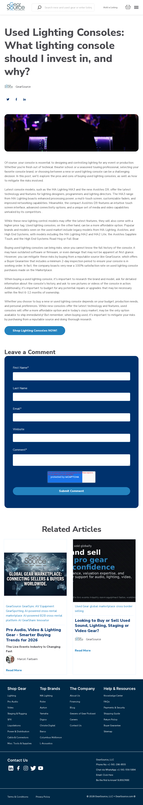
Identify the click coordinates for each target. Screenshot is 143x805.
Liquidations (14, 725)
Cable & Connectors (17, 737)
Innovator (43, 620)
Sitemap (108, 731)
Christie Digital (47, 725)
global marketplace (102, 606)
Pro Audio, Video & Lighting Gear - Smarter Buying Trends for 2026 (33, 635)
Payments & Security (114, 707)
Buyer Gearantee (112, 725)
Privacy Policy (43, 796)
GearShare (29, 620)
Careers (74, 719)
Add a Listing (110, 7)
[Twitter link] (33, 770)
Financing (75, 701)
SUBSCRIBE (123, 780)
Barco (43, 731)
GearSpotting (15, 611)
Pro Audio (12, 701)
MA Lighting (46, 695)
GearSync (28, 606)
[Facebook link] (18, 770)
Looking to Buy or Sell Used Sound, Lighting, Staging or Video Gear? (102, 626)
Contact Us (76, 725)
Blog (72, 707)
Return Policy (110, 719)
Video (10, 707)
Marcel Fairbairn (27, 659)
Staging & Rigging (17, 713)
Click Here (108, 774)
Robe (42, 701)
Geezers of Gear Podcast (83, 713)
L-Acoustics (46, 743)
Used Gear (82, 606)
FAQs (107, 701)
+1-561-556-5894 (126, 769)
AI (19, 620)
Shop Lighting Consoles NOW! (35, 331)
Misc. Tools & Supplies (19, 743)
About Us (75, 695)
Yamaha (44, 713)
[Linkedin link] (11, 770)
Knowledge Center (113, 695)
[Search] (39, 7)
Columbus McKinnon (51, 737)
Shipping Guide (112, 713)
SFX (9, 719)
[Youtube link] (40, 770)
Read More (14, 670)
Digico (43, 719)
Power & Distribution (18, 731)
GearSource (23, 87)
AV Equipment (44, 606)
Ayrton (43, 707)
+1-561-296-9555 (116, 764)
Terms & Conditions (17, 796)
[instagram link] (26, 770)
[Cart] (128, 7)
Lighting (11, 695)
